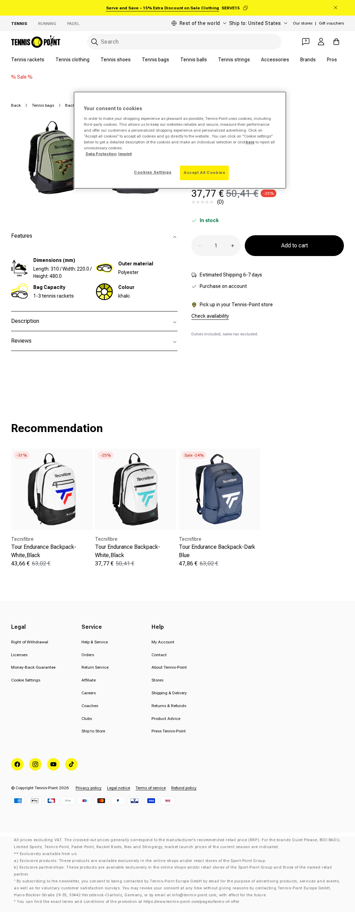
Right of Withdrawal (29, 642)
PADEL (73, 23)
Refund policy (184, 787)
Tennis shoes (116, 59)
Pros (332, 59)
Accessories (275, 59)
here (250, 142)
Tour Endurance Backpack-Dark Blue (217, 551)
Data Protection (101, 153)
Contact (159, 654)
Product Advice (165, 718)
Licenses (19, 654)
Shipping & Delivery (169, 692)
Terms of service (151, 787)
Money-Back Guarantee (33, 667)
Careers (88, 692)
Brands (308, 59)
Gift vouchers (331, 23)
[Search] (94, 42)
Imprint (125, 153)
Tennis (19, 23)
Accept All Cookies (204, 172)
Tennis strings (234, 59)
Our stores (302, 23)
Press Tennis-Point (168, 731)
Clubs (86, 718)
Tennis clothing (72, 59)
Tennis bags (155, 59)
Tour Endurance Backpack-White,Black (43, 551)
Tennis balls (193, 59)
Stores (157, 680)
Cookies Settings (152, 172)
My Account (162, 642)
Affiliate (88, 680)
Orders (87, 654)
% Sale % (22, 77)
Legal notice (118, 787)
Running (47, 23)
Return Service (95, 667)
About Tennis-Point (169, 667)
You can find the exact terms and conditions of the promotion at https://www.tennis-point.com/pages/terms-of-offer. (128, 901)
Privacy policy (89, 787)
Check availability (210, 316)
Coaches (89, 705)
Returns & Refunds (168, 705)
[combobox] (184, 42)
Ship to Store (93, 731)
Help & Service (94, 642)
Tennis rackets (27, 59)
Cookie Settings (25, 680)
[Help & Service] (305, 41)
